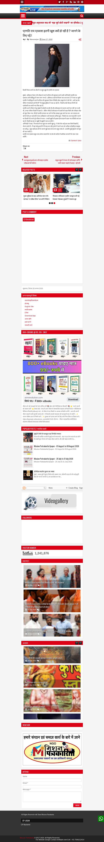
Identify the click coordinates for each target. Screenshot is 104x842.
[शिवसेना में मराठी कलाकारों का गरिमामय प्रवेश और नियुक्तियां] (52, 578)
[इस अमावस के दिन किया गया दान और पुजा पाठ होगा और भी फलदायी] (52, 709)
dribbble (78, 2)
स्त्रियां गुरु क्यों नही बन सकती (35, 691)
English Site (29, 309)
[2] (52, 205)
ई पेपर (26, 315)
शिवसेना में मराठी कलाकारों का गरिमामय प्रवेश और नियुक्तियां (44, 584)
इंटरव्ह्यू (27, 305)
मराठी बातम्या (28, 312)
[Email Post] (24, 149)
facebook (63, 2)
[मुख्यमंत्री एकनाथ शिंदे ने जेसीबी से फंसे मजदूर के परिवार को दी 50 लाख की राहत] (52, 627)
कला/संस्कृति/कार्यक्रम (31, 302)
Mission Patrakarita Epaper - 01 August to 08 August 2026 (56, 448)
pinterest (82, 2)
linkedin (74, 2)
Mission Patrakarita (27, 840)
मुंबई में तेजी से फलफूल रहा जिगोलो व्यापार (47, 435)
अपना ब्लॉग (28, 321)
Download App (30, 318)
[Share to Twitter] (34, 176)
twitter (59, 2)
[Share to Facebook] (31, 176)
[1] (50, 205)
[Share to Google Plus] (37, 176)
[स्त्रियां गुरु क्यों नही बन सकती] (52, 685)
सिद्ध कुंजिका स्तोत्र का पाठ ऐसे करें (36, 666)
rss (71, 2)
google (67, 2)
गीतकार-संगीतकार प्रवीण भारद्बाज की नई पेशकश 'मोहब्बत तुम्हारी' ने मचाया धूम (26, 197)
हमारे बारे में (28, 324)
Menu (22, 2)
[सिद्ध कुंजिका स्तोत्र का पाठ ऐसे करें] (52, 660)
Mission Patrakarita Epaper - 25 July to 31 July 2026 (53, 460)
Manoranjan (34, 39)
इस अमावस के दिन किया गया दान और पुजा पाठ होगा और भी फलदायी (47, 715)
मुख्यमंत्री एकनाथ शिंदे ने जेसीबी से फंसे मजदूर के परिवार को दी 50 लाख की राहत (51, 633)
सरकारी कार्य (28, 327)
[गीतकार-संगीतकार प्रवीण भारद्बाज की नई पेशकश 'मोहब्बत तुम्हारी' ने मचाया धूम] (27, 183)
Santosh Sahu (76, 141)
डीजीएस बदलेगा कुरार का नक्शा (44, 473)
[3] (54, 205)
